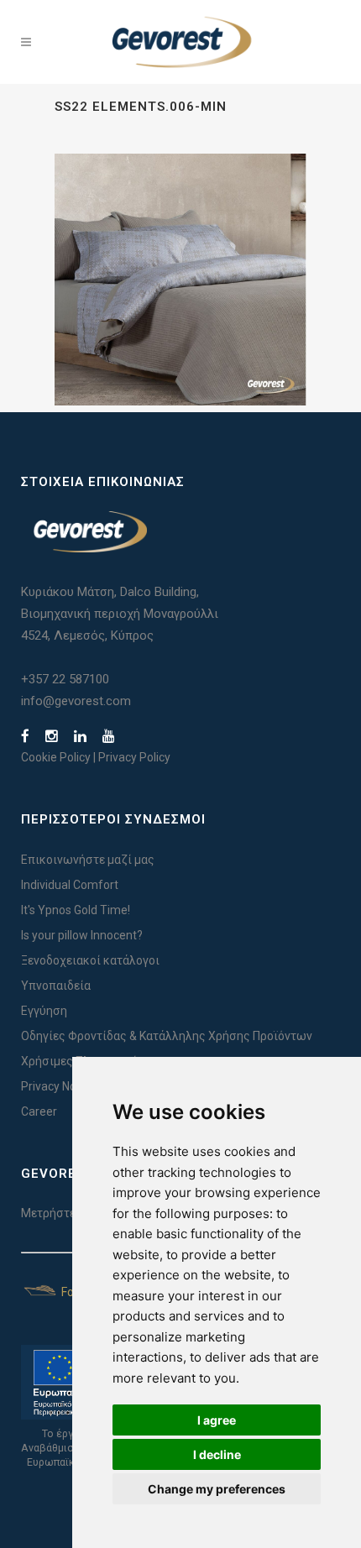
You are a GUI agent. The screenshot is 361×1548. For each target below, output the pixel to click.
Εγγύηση (44, 1010)
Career (39, 1111)
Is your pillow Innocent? (82, 935)
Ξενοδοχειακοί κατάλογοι (90, 960)
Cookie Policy (56, 757)
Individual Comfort (69, 885)
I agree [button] (216, 1420)
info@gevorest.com (76, 701)
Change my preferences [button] (216, 1489)
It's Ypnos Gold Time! (75, 910)
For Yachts (88, 1292)
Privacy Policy (134, 757)
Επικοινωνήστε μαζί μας (87, 859)
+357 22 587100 (65, 679)
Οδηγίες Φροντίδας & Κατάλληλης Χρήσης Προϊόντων (166, 1036)
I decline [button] (217, 1454)
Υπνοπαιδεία (56, 985)
